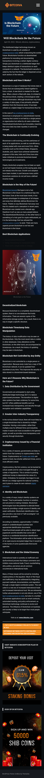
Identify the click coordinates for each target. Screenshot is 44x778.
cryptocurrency (34, 42)
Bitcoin (18, 42)
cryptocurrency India (10, 53)
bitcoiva (25, 42)
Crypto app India (28, 456)
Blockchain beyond (10, 190)
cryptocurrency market (11, 223)
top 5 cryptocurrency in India (13, 596)
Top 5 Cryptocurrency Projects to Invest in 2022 (21, 626)
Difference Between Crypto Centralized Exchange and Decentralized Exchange (20, 632)
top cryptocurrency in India (23, 113)
